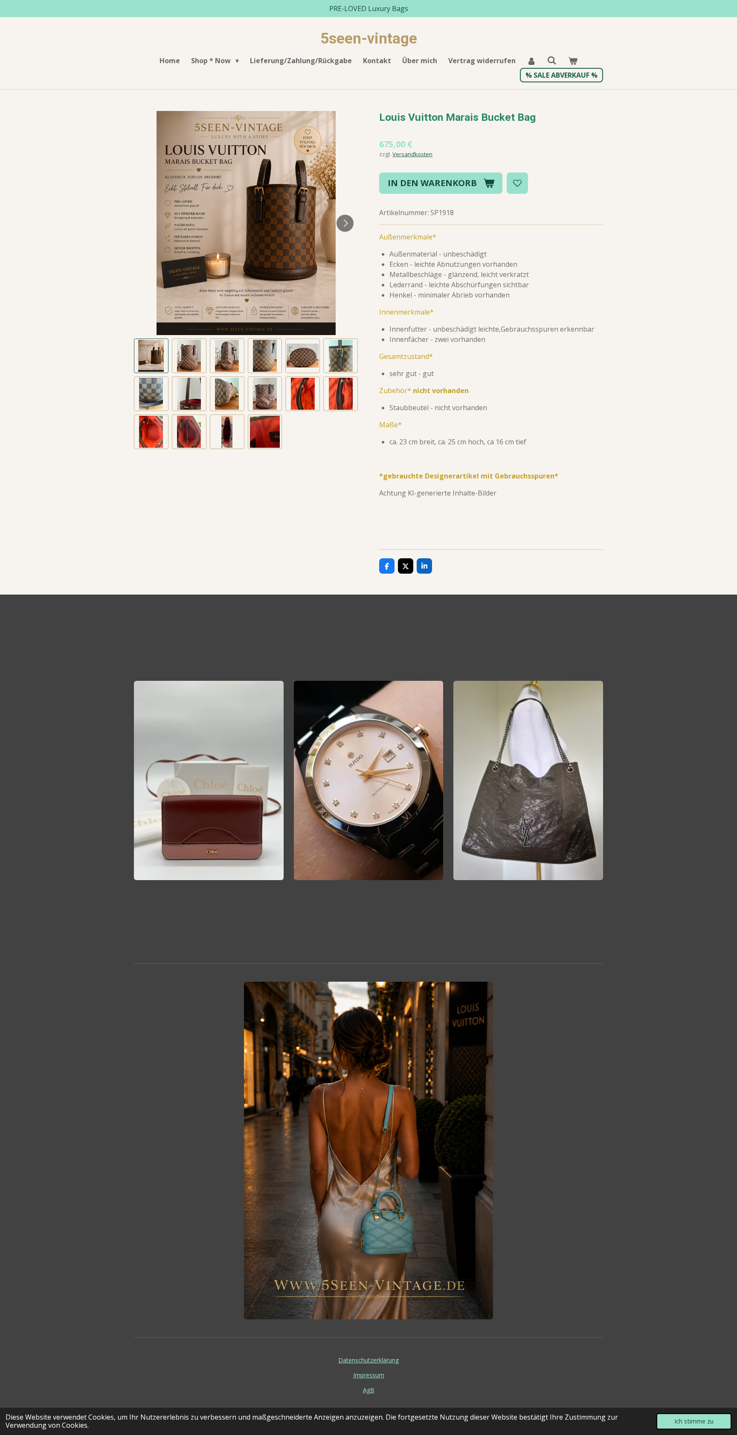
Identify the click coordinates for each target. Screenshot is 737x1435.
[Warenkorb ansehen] (572, 60)
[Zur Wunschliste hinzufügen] (517, 183)
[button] (151, 355)
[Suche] (552, 60)
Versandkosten (412, 154)
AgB (368, 1390)
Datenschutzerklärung (368, 1360)
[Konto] (531, 60)
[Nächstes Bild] (345, 223)
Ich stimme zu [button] (694, 1421)
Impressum (368, 1375)
